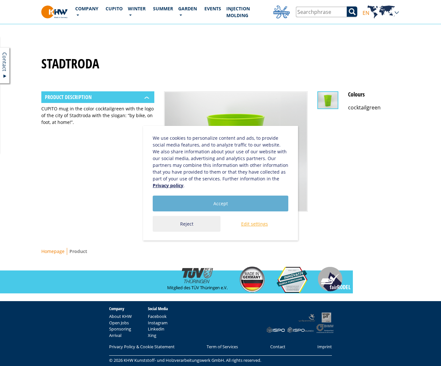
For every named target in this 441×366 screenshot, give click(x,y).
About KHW (120, 316)
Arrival (115, 335)
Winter (137, 8)
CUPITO (114, 8)
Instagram (158, 323)
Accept (220, 203)
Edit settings (254, 224)
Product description (68, 97)
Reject (186, 224)
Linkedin (156, 329)
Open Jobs (119, 323)
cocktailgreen (364, 107)
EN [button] (381, 13)
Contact (277, 347)
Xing (152, 335)
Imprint (324, 347)
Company (86, 8)
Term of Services (222, 347)
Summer (163, 8)
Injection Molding (238, 11)
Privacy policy (168, 185)
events (212, 8)
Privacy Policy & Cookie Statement (142, 347)
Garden (187, 8)
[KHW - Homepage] (54, 12)
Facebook (157, 316)
